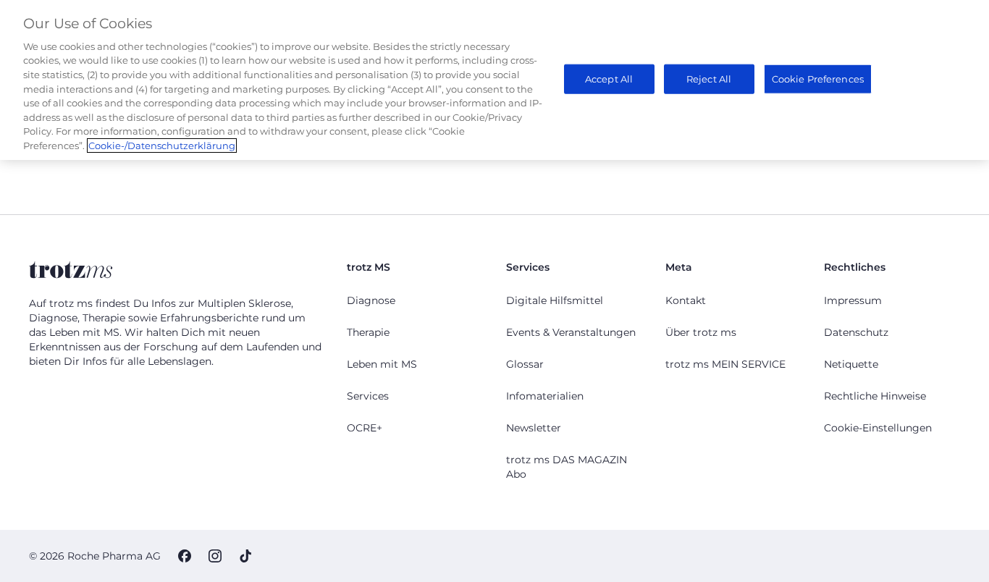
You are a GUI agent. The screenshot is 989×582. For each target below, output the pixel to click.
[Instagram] (215, 556)
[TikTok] (245, 556)
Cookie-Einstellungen (878, 427)
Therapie (368, 332)
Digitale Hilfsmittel (554, 300)
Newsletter (533, 427)
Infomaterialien (545, 395)
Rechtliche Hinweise (875, 395)
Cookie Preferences (818, 78)
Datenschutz (856, 332)
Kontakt (685, 300)
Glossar (525, 364)
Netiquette (851, 364)
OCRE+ (364, 427)
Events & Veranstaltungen (571, 332)
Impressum (853, 300)
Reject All (708, 78)
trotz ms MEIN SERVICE (725, 364)
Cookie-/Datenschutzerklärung (161, 145)
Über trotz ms (700, 332)
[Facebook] (184, 556)
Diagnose (371, 300)
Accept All (609, 78)
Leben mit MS (382, 364)
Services (368, 395)
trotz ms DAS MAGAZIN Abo (566, 467)
